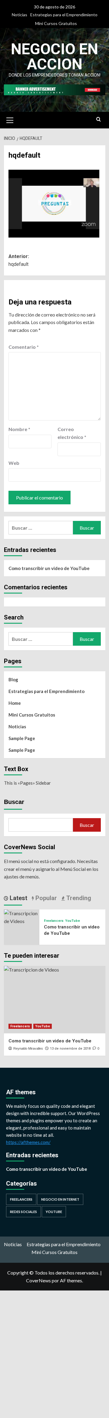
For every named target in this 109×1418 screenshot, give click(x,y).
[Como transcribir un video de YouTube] (21, 916)
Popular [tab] (45, 898)
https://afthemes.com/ (28, 1142)
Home (14, 703)
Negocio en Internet (60, 1199)
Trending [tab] (78, 898)
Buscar (14, 802)
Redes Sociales (23, 1212)
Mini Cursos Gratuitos (56, 23)
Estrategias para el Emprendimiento (63, 14)
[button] (10, 119)
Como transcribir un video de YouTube (49, 568)
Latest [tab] (17, 898)
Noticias (19, 14)
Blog (13, 679)
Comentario (23, 347)
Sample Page (21, 738)
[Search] (98, 119)
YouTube (72, 920)
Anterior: (18, 260)
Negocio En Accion (54, 56)
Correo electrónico (72, 433)
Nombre (19, 429)
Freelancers (54, 920)
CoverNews (38, 1280)
